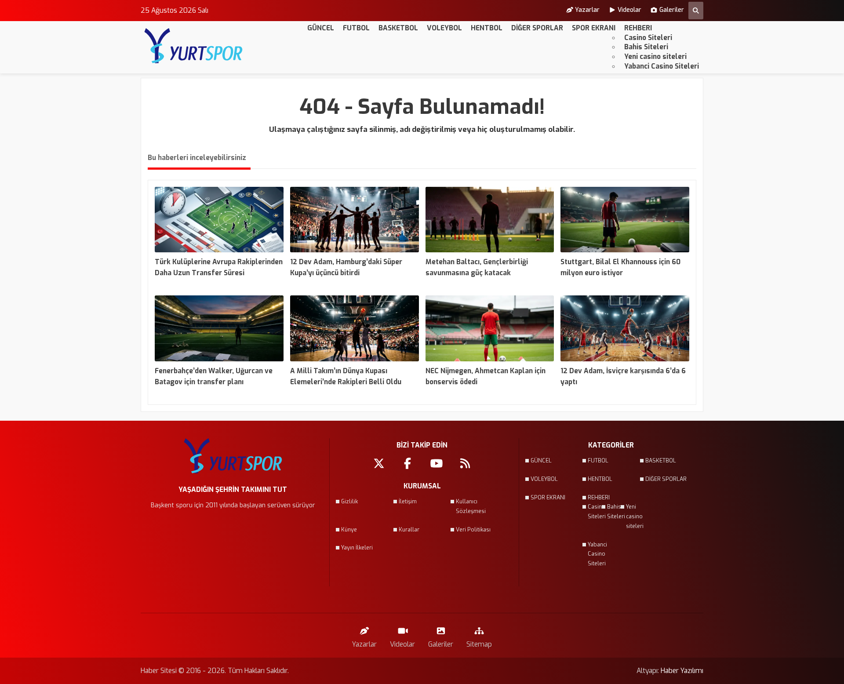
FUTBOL (356, 28)
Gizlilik (349, 501)
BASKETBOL (398, 28)
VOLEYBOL (444, 28)
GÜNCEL (320, 28)
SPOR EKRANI (593, 28)
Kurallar (409, 529)
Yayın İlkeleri (357, 547)
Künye (349, 529)
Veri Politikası (473, 529)
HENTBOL (486, 28)
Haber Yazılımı (682, 670)
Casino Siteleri (648, 37)
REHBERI (638, 28)
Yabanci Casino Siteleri (661, 66)
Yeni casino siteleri (655, 56)
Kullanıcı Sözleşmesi (471, 506)
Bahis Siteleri (646, 46)
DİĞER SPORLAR (537, 28)
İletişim (408, 501)
